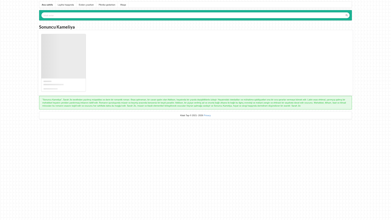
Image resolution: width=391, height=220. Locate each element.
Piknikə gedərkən (107, 5)
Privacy (207, 115)
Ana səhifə (47, 5)
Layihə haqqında (66, 5)
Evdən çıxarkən (86, 5)
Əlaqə (123, 5)
